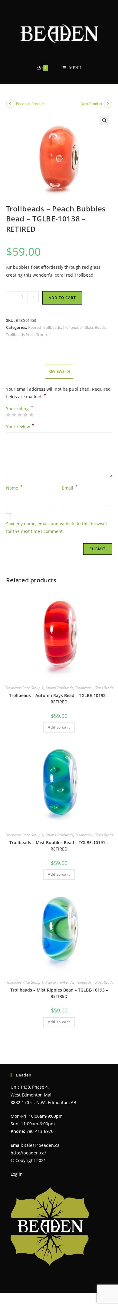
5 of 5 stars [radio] (31, 415)
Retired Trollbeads (44, 327)
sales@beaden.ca (42, 1145)
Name (14, 487)
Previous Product (30, 103)
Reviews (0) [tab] (59, 371)
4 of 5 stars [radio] (25, 415)
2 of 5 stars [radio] (14, 415)
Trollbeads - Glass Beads (84, 327)
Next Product (91, 103)
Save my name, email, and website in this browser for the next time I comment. (56, 527)
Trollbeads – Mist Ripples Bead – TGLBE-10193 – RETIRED (59, 993)
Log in (17, 1174)
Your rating (19, 408)
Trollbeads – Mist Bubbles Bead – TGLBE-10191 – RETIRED (59, 846)
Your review (20, 426)
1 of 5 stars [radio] (8, 415)
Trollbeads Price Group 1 (28, 334)
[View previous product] (10, 103)
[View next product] (108, 103)
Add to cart (62, 297)
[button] (104, 120)
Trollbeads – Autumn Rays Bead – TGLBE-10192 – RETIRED (59, 698)
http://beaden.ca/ (28, 1153)
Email (70, 487)
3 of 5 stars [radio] (20, 415)
